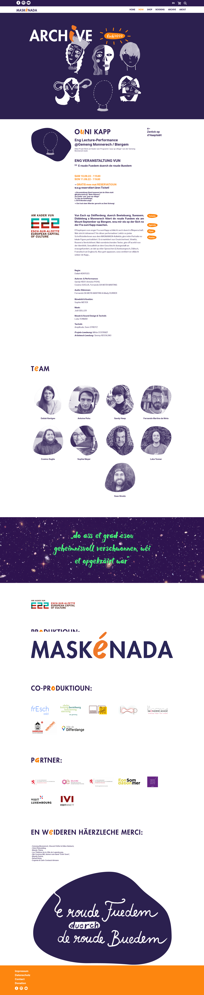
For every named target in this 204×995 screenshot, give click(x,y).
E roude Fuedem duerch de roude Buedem (105, 166)
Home (132, 10)
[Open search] (185, 3)
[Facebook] (18, 3)
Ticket (104, 188)
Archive (172, 10)
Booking (160, 10)
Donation (20, 983)
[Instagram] (23, 3)
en (173, 3)
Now (141, 10)
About (182, 10)
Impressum (21, 971)
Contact (20, 979)
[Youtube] (28, 3)
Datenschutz (22, 975)
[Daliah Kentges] (48, 415)
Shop (149, 10)
